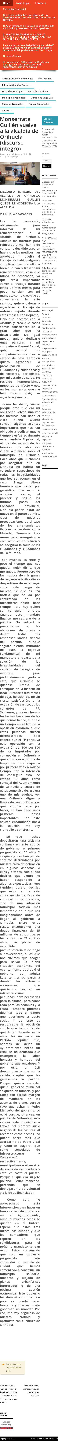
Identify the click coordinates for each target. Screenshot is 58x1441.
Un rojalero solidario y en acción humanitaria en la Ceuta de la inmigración (49, 207)
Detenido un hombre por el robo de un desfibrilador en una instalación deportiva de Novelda (29, 17)
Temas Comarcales (38, 103)
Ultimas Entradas (48, 121)
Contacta (40, 3)
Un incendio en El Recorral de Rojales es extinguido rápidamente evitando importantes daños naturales (26, 65)
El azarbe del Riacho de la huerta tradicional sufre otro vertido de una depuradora (49, 136)
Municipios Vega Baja (13, 97)
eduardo (6, 154)
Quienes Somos (12, 56)
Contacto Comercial (14, 9)
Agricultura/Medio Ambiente (17, 78)
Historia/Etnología (12, 91)
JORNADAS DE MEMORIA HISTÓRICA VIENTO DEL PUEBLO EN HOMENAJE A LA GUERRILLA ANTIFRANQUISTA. (27, 37)
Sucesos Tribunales (12, 103)
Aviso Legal (22, 3)
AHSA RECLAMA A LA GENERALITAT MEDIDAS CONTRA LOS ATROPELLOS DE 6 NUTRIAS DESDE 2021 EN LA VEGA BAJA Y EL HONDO (49, 251)
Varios (5, 110)
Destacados (44, 78)
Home (6, 3)
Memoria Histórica (38, 91)
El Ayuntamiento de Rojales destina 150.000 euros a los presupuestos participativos (28, 27)
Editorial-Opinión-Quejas (15, 84)
